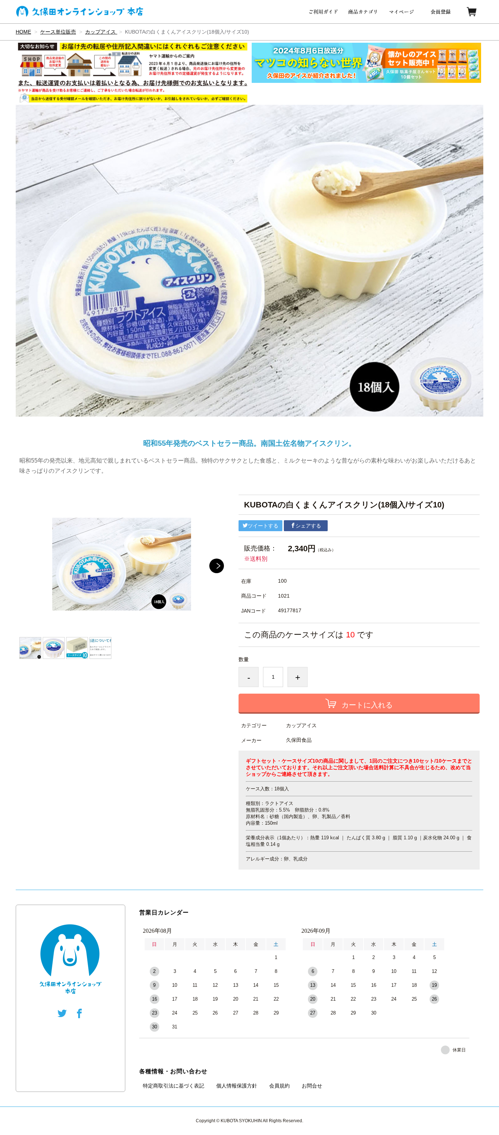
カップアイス (101, 32)
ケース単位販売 (58, 32)
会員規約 (279, 1085)
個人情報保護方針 (236, 1085)
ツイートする (263, 526)
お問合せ (312, 1085)
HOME (23, 32)
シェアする (308, 526)
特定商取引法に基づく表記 (173, 1085)
